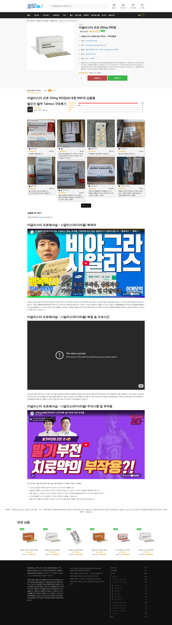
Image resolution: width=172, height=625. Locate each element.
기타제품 (113, 570)
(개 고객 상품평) (95, 73)
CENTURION (47, 509)
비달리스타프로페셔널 (111, 509)
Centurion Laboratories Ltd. (96, 45)
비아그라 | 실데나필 (119, 579)
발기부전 (81, 509)
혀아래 (165, 509)
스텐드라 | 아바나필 (119, 605)
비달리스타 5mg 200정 (145, 550)
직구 (130, 509)
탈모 (111, 617)
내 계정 (142, 8)
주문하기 (97, 78)
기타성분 (115, 613)
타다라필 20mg (91, 41)
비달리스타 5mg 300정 (52, 550)
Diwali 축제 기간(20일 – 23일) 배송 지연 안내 (85, 579)
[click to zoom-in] (50, 46)
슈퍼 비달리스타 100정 (122, 550)
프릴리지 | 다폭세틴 (119, 608)
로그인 (41, 217)
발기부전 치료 (91, 54)
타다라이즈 (118, 596)
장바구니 (117, 78)
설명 (54, 90)
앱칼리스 (117, 591)
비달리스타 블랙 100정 (75, 550)
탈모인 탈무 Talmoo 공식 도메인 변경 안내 (84, 576)
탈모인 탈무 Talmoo (34, 90)
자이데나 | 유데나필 (119, 611)
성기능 (32, 20)
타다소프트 (118, 599)
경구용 (69, 509)
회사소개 (123, 8)
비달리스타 (53, 20)
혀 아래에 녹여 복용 (111, 50)
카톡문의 (55, 573)
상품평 (45, 90)
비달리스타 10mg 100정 (99, 550)
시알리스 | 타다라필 (42, 20)
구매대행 (75, 509)
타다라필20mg (144, 509)
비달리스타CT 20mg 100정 (29, 550)
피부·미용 (113, 568)
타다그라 (117, 594)
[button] (85, 77)
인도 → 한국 (90, 58)
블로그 (114, 8)
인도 (127, 509)
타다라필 (136, 509)
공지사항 (133, 8)
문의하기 (47, 573)
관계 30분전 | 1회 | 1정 (94, 50)
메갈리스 (117, 585)
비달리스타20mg (98, 509)
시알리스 (122, 509)
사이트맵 (33, 576)
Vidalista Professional (59, 509)
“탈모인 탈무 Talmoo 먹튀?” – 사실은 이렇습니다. (86, 573)
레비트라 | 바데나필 (119, 602)
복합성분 (115, 577)
